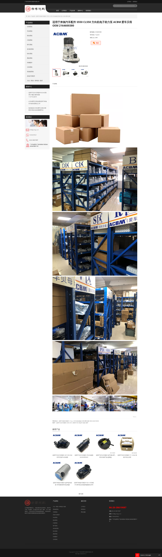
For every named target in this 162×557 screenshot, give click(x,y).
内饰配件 (29, 62)
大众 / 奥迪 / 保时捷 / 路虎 (35, 80)
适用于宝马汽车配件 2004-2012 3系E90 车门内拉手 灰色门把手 (72, 423)
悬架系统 (29, 58)
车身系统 (29, 31)
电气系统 (29, 44)
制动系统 (29, 35)
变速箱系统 (30, 71)
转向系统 (29, 53)
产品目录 (72, 10)
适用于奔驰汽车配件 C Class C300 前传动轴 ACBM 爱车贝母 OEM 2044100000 (79, 421)
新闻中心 (80, 10)
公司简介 (129, 1)
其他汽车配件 (31, 76)
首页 (57, 10)
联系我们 (134, 1)
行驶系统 (29, 40)
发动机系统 (30, 49)
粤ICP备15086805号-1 (81, 554)
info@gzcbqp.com (34, 130)
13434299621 (33, 135)
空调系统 (29, 26)
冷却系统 (29, 67)
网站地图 (83, 512)
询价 (97, 43)
